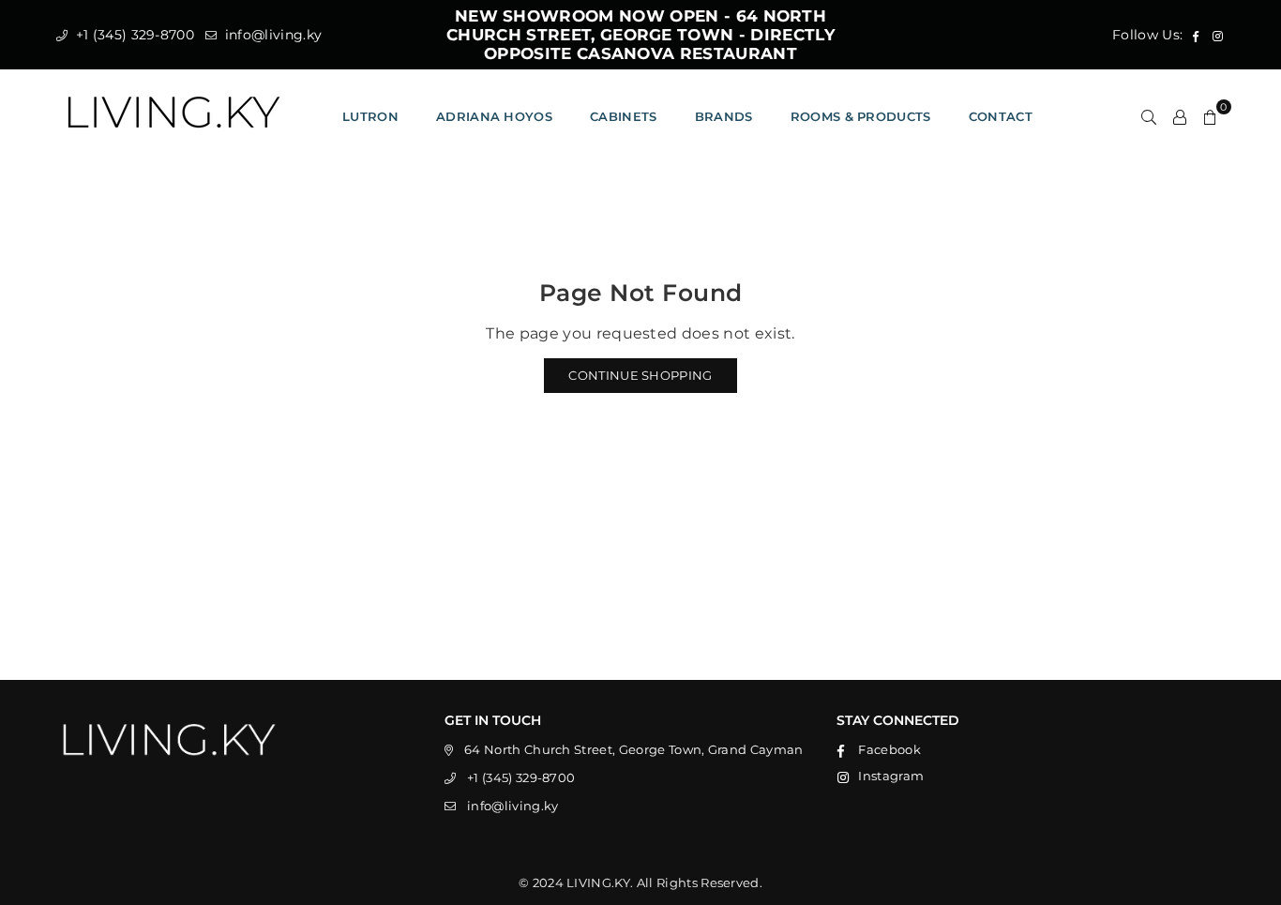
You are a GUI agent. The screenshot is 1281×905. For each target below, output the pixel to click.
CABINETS (623, 116)
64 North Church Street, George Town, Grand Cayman (634, 749)
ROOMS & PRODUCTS (861, 116)
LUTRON (370, 116)
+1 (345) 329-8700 (132, 34)
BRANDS (724, 116)
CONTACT (1000, 116)
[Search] (1149, 116)
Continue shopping (640, 375)
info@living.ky (271, 34)
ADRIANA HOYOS (494, 116)
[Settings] (1180, 116)
